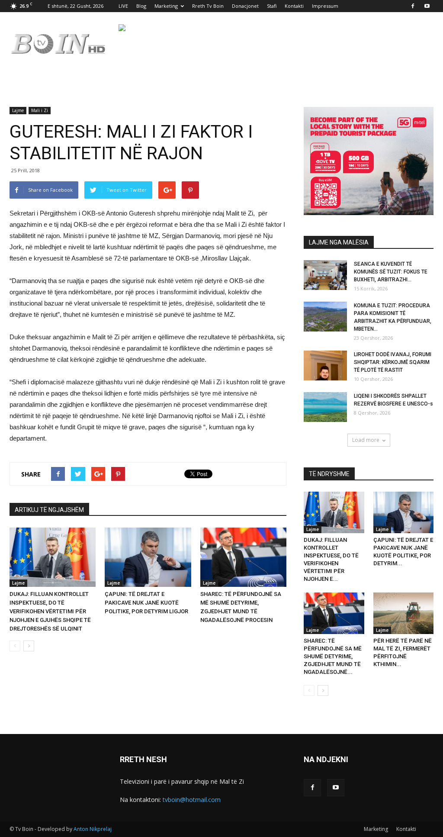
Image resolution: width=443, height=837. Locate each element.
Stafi (271, 6)
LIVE (123, 6)
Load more (365, 440)
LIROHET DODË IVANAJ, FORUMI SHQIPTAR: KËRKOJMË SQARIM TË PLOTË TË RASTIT (392, 362)
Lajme (18, 110)
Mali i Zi (39, 110)
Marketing (166, 6)
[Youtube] (427, 6)
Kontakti (294, 6)
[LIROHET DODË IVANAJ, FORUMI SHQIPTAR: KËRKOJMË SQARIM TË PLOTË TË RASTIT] (325, 365)
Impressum (325, 6)
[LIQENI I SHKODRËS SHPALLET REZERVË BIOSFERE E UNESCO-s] (325, 407)
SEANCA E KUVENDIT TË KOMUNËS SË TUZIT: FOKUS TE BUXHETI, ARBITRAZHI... (390, 272)
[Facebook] (412, 6)
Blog (141, 6)
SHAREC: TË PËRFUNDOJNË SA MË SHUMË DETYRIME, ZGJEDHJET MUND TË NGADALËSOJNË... (333, 656)
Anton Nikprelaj (93, 829)
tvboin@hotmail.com (192, 799)
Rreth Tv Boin (208, 6)
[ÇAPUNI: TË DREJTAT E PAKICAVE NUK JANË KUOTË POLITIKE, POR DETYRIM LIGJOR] (148, 557)
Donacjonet (245, 6)
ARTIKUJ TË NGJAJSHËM (49, 509)
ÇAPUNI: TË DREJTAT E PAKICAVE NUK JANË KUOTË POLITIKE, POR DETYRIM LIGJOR (146, 603)
